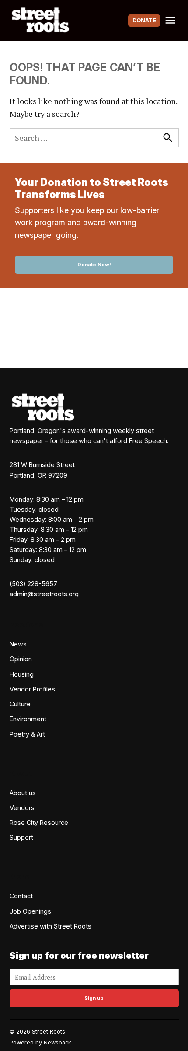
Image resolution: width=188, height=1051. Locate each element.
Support (21, 837)
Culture (20, 704)
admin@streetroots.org (44, 593)
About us (23, 792)
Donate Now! (94, 265)
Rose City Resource (39, 822)
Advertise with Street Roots (50, 926)
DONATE (144, 20)
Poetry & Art (27, 734)
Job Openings (30, 911)
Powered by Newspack (40, 1042)
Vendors (22, 807)
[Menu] (171, 20)
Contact (21, 896)
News (18, 644)
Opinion (21, 659)
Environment (28, 719)
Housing (22, 674)
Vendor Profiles (32, 689)
